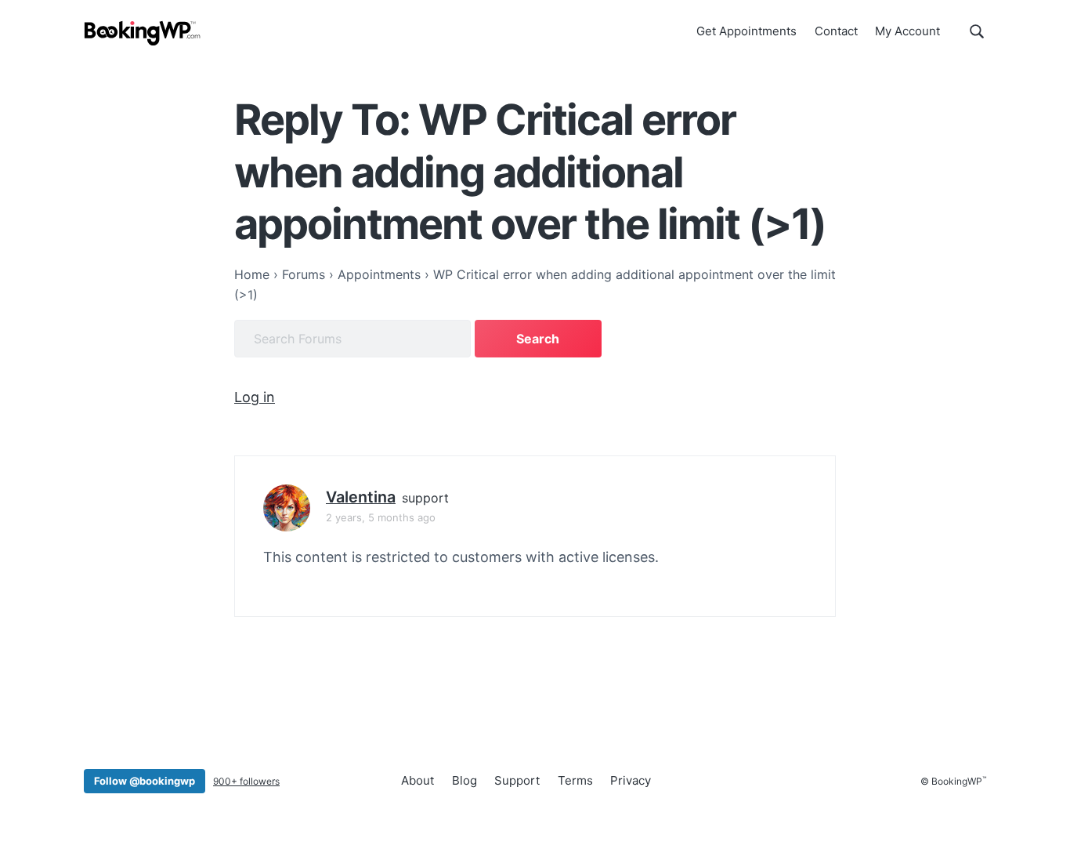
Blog (464, 780)
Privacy (630, 780)
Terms (575, 780)
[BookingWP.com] (142, 33)
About (417, 780)
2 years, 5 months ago (381, 517)
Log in (254, 397)
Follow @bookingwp (144, 780)
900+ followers (246, 781)
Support (517, 780)
